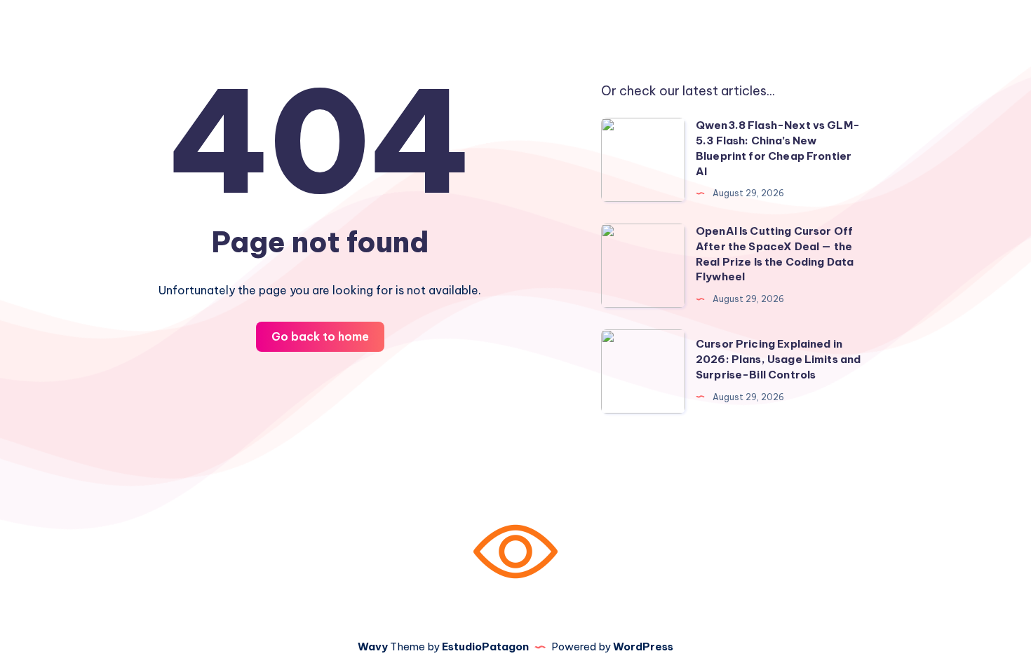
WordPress (643, 646)
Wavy (373, 646)
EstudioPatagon (485, 646)
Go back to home (320, 336)
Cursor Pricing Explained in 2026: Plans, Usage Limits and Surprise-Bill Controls (778, 359)
